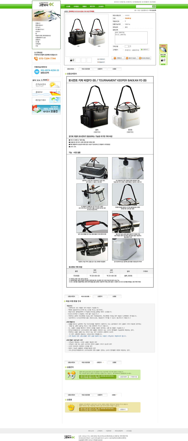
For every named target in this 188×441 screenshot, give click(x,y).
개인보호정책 (119, 431)
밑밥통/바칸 (144, 10)
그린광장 (100, 6)
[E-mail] (98, 438)
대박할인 (76, 6)
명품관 (84, 6)
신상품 (68, 6)
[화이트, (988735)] (131, 35)
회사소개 (91, 431)
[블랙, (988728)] (131, 33)
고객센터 (99, 431)
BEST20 (92, 6)
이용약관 (108, 431)
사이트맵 (128, 431)
